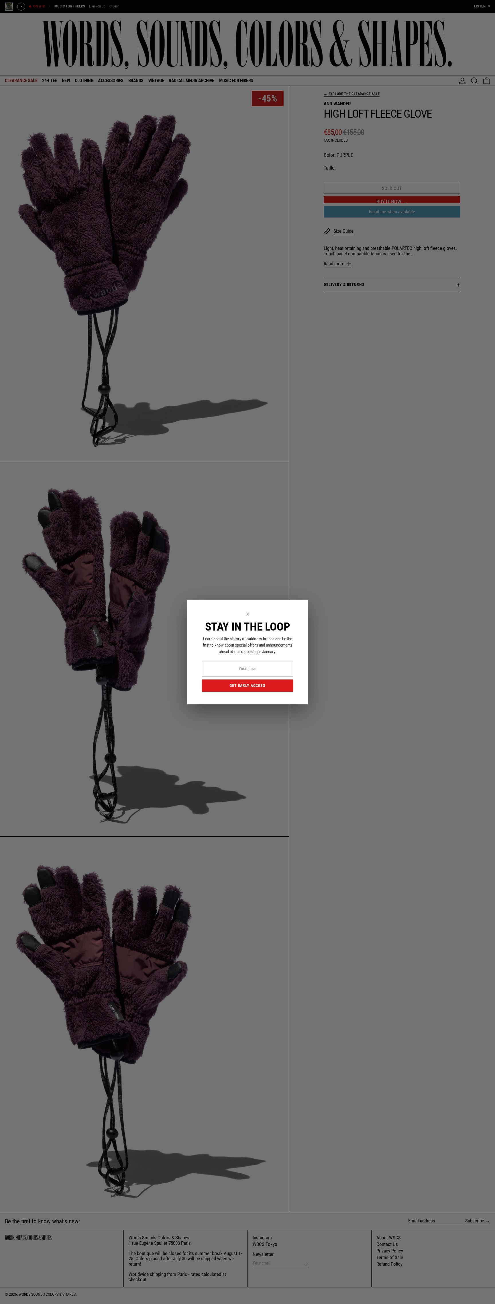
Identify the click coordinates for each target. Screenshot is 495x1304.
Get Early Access (247, 685)
